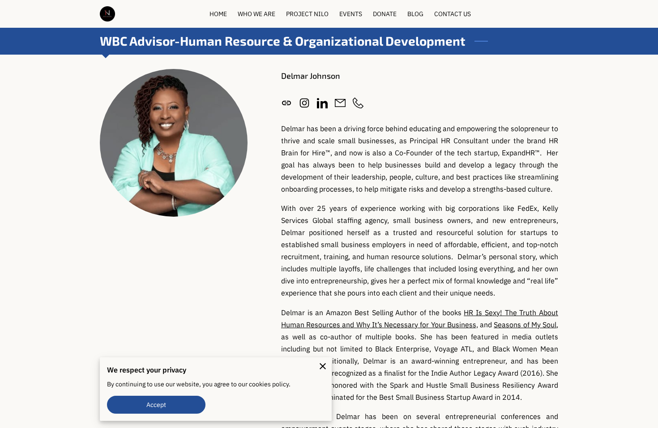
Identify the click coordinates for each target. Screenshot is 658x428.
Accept (156, 404)
